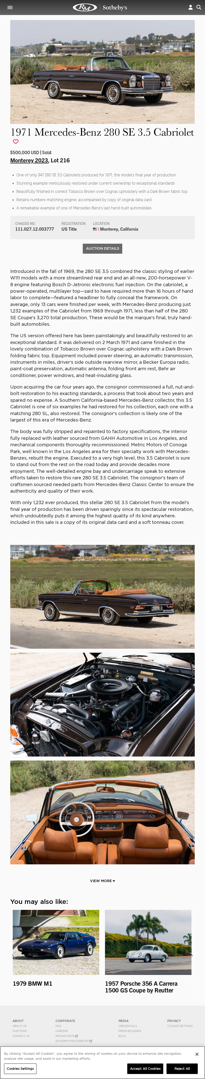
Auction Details (102, 248)
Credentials (127, 1025)
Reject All (182, 1068)
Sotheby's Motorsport (73, 1040)
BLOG (122, 1035)
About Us (19, 1025)
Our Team (19, 1030)
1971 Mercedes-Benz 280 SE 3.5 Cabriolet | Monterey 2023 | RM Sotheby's (100, 7)
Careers (62, 1030)
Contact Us (20, 1035)
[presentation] (13, 955)
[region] (102, 1062)
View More (101, 881)
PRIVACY (174, 1021)
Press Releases (129, 1030)
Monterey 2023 (29, 159)
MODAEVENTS (65, 1035)
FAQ (58, 1025)
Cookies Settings (179, 1025)
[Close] (197, 1054)
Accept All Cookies (145, 1068)
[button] (190, 7)
